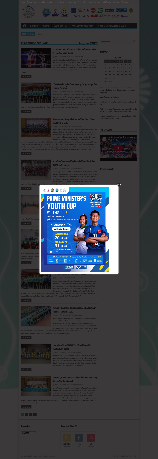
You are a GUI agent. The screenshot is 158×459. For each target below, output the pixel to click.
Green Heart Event (94, 2)
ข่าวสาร (36, 2)
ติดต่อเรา (125, 2)
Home (23, 2)
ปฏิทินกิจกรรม (106, 2)
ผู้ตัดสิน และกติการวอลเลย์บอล (66, 2)
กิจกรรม (29, 2)
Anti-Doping (82, 2)
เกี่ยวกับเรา (116, 2)
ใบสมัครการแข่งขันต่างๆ (48, 2)
